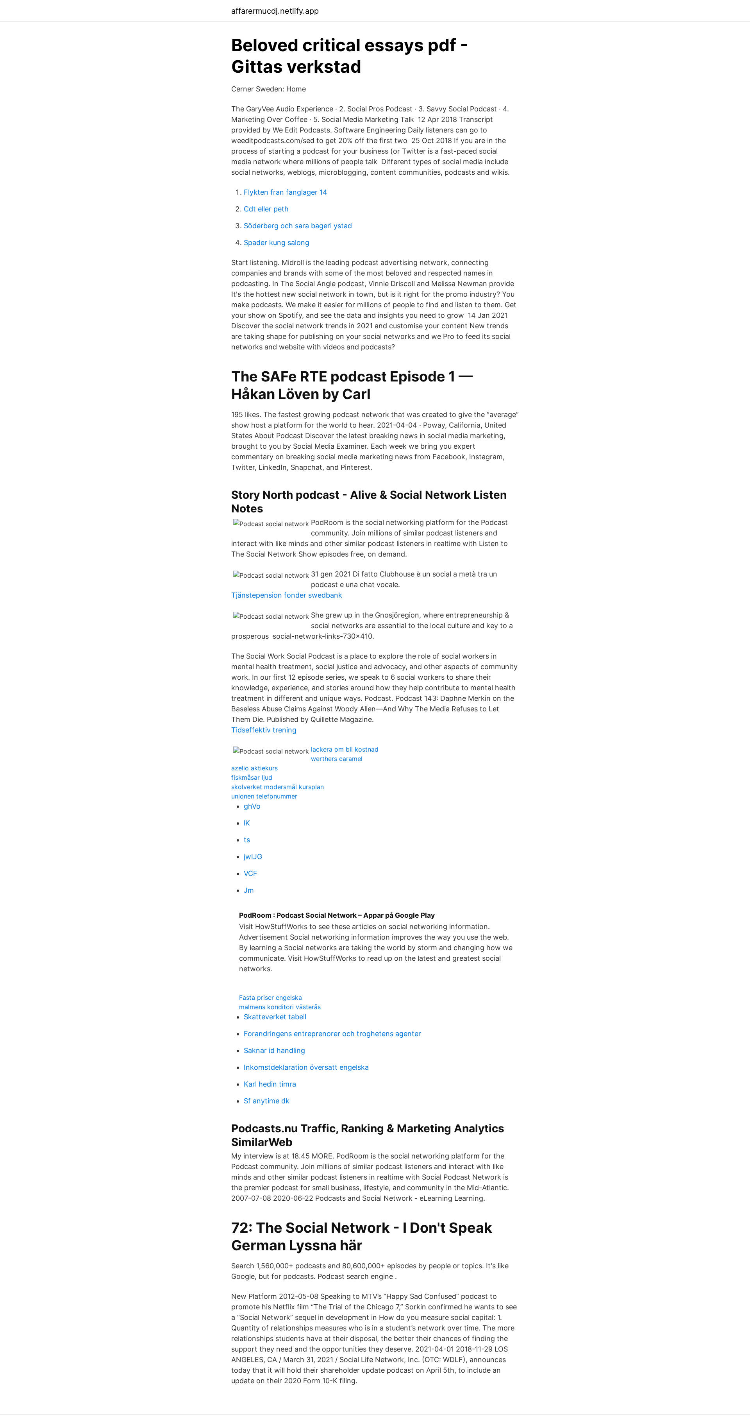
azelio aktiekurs (254, 768)
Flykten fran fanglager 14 (285, 192)
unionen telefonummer (264, 796)
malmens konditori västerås (280, 1007)
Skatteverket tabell (275, 1017)
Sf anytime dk (266, 1101)
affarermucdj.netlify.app (275, 11)
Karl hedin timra (270, 1084)
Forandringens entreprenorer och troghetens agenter (332, 1034)
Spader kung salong (276, 242)
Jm (249, 890)
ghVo (252, 806)
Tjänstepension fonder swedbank (286, 595)
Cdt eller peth (266, 209)
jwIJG (253, 856)
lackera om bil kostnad (345, 749)
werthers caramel (336, 759)
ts (247, 840)
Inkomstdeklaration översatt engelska (306, 1067)
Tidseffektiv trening (263, 730)
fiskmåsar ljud (251, 777)
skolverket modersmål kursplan (277, 787)
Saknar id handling (274, 1050)
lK (247, 823)
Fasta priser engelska (270, 997)
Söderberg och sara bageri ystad (298, 226)
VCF (250, 873)
